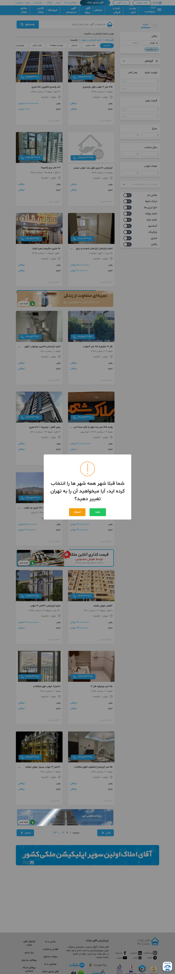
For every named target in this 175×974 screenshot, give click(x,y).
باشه (97, 512)
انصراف (77, 512)
